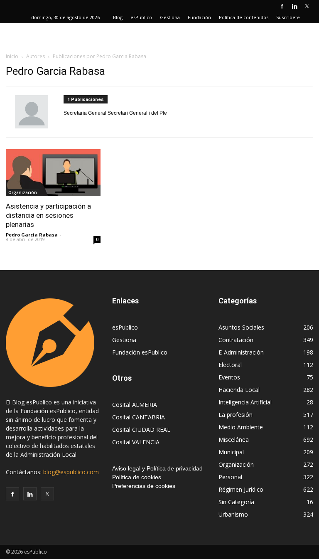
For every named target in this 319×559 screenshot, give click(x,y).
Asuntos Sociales (241, 327)
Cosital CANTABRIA (138, 417)
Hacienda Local (239, 390)
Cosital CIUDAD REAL (141, 429)
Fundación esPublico (139, 352)
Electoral (230, 365)
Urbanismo (233, 514)
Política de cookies (136, 477)
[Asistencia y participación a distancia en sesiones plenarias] (53, 172)
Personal (230, 477)
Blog (118, 17)
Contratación (235, 340)
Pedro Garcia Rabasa (32, 234)
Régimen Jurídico (240, 489)
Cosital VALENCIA (136, 442)
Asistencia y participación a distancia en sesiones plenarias (48, 215)
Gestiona (170, 17)
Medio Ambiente (240, 427)
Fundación (199, 17)
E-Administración (241, 352)
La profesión (235, 415)
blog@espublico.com (71, 472)
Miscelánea (233, 439)
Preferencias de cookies (143, 486)
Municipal (231, 452)
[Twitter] (307, 6)
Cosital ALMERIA (134, 405)
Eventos (229, 377)
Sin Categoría (236, 502)
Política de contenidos (243, 17)
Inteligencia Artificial (245, 402)
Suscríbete (288, 17)
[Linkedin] (294, 6)
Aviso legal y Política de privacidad (157, 468)
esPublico (141, 17)
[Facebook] (282, 6)
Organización (22, 192)
